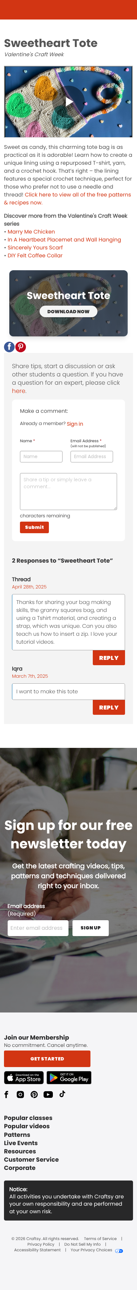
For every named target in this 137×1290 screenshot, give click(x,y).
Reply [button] (109, 658)
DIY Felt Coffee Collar (35, 255)
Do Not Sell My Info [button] (83, 1244)
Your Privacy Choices (91, 1250)
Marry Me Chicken (31, 232)
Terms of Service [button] (100, 1239)
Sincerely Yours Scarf (35, 247)
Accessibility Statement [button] (37, 1250)
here (18, 391)
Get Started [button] (47, 1058)
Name (27, 441)
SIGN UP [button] (90, 927)
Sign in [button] (75, 424)
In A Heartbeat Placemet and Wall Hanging (64, 239)
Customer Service (31, 1160)
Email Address (88, 444)
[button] (9, 347)
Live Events (21, 1143)
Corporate (20, 1168)
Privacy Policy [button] (41, 1244)
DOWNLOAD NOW (69, 311)
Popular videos (27, 1126)
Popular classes (28, 1118)
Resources (20, 1151)
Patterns (17, 1135)
